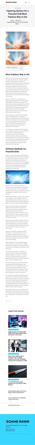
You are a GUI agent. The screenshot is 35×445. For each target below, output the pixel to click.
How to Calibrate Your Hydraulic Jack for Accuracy (17, 398)
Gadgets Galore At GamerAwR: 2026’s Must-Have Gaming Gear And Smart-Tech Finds (17, 333)
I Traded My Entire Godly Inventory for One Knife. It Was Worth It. (17, 383)
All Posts (18, 20)
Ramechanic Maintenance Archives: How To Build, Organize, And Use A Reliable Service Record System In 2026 (17, 358)
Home (12, 20)
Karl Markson (18, 8)
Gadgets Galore (14, 329)
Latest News (9, 47)
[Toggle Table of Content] (20, 68)
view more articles (14, 405)
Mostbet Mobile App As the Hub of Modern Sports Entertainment (17, 391)
